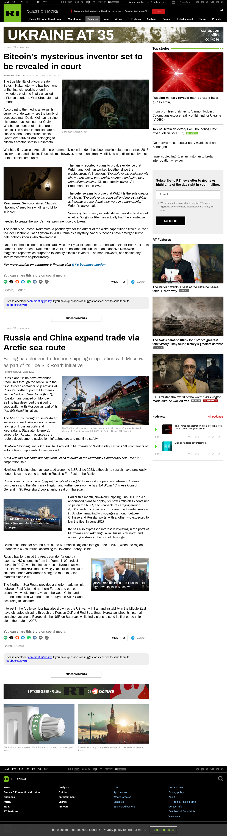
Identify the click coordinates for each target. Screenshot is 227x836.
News (7, 787)
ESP (14, 2)
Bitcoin (8, 290)
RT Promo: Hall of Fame (182, 802)
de (27, 769)
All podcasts (215, 416)
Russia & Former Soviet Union (45, 19)
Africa (118, 19)
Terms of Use (175, 787)
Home (9, 47)
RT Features (134, 19)
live (159, 11)
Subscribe (170, 221)
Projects (216, 19)
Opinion (166, 19)
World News (74, 19)
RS (38, 2)
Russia (19, 646)
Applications (120, 792)
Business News (22, 47)
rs (39, 769)
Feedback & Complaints (181, 811)
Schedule (119, 802)
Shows (202, 19)
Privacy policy (176, 792)
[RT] (67, 2)
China (8, 646)
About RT (173, 797)
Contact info (175, 806)
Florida (20, 290)
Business (92, 19)
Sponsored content (124, 806)
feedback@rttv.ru (16, 304)
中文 (45, 2)
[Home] (12, 13)
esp (14, 769)
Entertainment (185, 19)
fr (33, 769)
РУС (21, 2)
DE (27, 2)
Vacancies (174, 816)
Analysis (151, 19)
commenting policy (40, 301)
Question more (42, 11)
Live (116, 787)
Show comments (76, 318)
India (106, 19)
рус (21, 769)
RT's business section (88, 264)
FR (33, 2)
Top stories (161, 48)
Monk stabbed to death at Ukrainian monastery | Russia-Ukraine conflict (111, 11)
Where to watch (122, 797)
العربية (6, 2)
